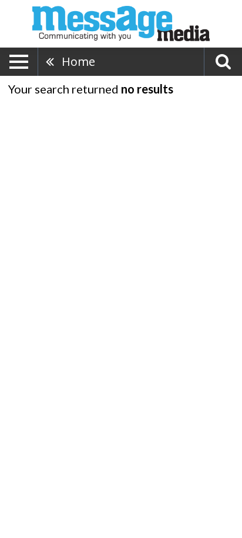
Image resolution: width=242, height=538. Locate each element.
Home (78, 61)
